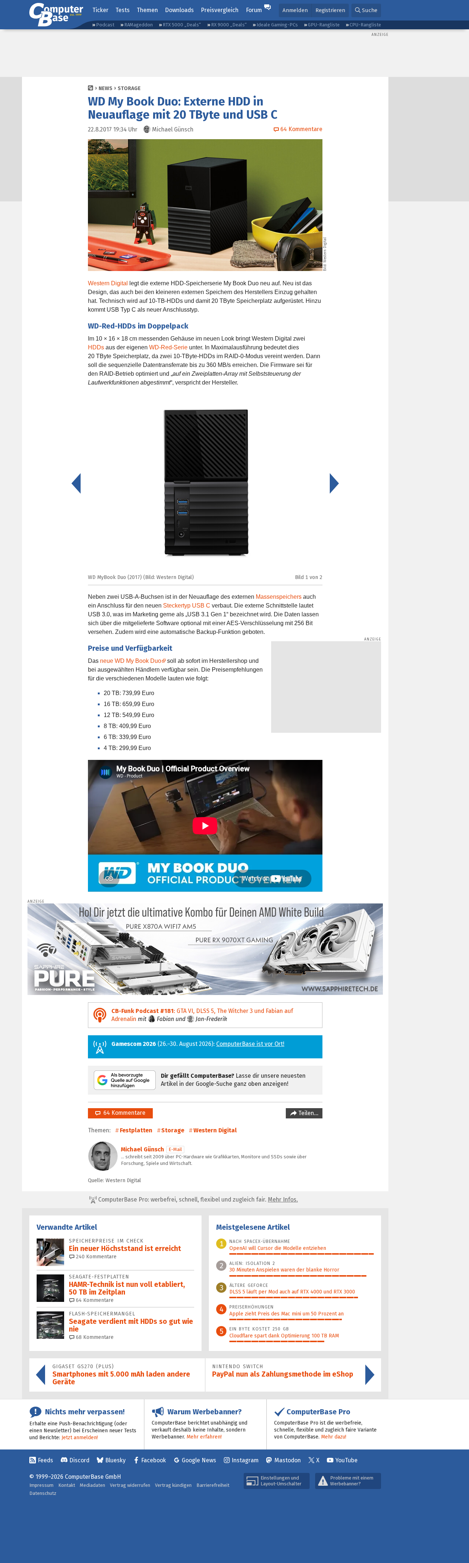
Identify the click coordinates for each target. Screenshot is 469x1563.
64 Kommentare (122, 1112)
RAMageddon (138, 24)
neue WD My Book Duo (130, 661)
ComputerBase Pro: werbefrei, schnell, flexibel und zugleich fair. (197, 1199)
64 (94, 1300)
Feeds (45, 1460)
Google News (199, 1460)
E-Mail (175, 1149)
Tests (122, 10)
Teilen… (307, 1113)
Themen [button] (147, 10)
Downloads (179, 10)
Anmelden (295, 10)
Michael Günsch (142, 1149)
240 (95, 1257)
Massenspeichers (279, 597)
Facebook (153, 1460)
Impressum (41, 1485)
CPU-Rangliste (365, 24)
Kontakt (66, 1485)
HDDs (96, 347)
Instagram (245, 1460)
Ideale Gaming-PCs (277, 24)
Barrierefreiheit (212, 1485)
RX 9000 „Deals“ (229, 24)
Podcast (105, 24)
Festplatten (136, 1130)
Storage (129, 88)
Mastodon (287, 1460)
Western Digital (108, 283)
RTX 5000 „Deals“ (182, 24)
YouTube (346, 1460)
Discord (79, 1460)
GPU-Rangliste (324, 24)
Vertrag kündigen (173, 1485)
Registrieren (330, 10)
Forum (254, 10)
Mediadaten (92, 1485)
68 (94, 1337)
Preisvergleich (220, 10)
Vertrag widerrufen (130, 1485)
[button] (366, 10)
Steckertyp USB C (186, 605)
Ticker (100, 10)
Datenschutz (42, 1493)
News (105, 88)
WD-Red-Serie (168, 347)
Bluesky (115, 1460)
